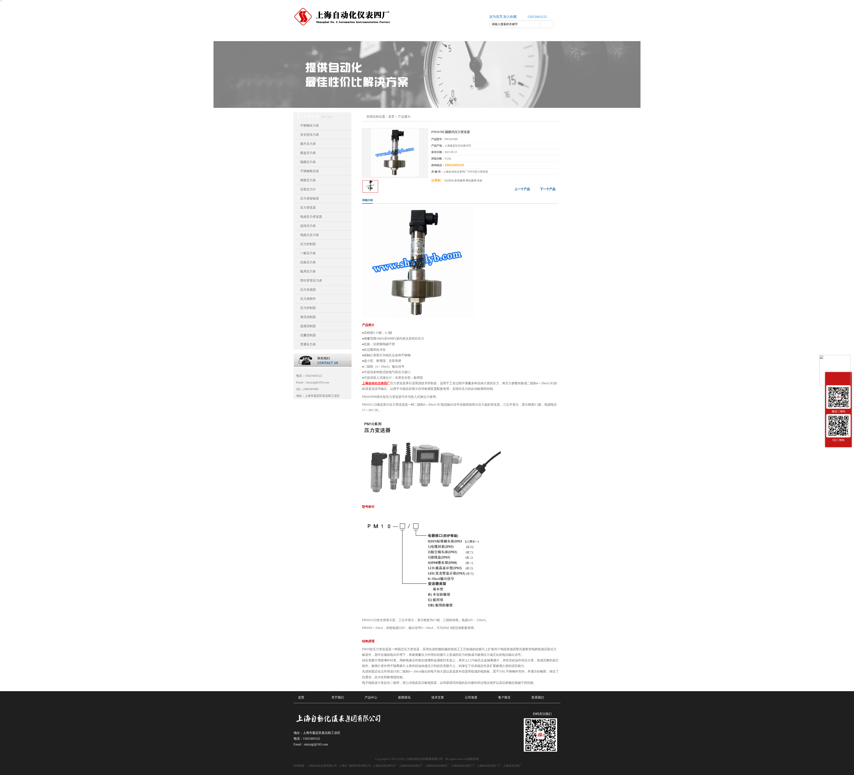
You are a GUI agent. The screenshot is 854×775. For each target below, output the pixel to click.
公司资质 (440, 35)
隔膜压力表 (308, 162)
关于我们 (333, 35)
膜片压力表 (308, 143)
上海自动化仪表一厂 (489, 765)
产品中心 (360, 35)
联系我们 (493, 35)
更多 (479, 180)
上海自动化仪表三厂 (463, 765)
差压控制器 (308, 317)
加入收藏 (510, 16)
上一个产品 (522, 189)
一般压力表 (308, 253)
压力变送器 (308, 207)
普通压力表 (308, 344)
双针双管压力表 (311, 280)
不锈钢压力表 (309, 125)
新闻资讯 (387, 35)
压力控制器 (308, 244)
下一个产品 (548, 189)
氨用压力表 (308, 271)
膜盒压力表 (308, 153)
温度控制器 (308, 326)
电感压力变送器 (311, 216)
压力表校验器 (309, 198)
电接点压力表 (309, 235)
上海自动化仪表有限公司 (322, 765)
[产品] (395, 175)
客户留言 (467, 35)
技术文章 (413, 35)
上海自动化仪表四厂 (437, 765)
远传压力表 (308, 225)
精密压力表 (308, 180)
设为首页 (496, 16)
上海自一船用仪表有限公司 (355, 765)
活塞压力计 (308, 189)
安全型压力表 (309, 134)
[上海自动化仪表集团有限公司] (344, 25)
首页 (307, 35)
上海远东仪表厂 (512, 765)
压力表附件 (308, 298)
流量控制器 (308, 335)
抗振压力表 (308, 262)
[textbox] (514, 24)
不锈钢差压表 (309, 171)
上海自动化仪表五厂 (411, 765)
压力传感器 (308, 289)
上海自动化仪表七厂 (385, 765)
